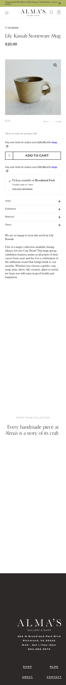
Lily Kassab (13, 27)
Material (9, 217)
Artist (8, 201)
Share (8, 225)
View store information (22, 189)
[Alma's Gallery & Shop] (33, 12)
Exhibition (10, 209)
